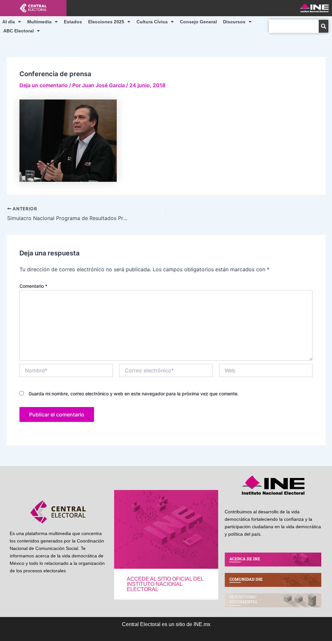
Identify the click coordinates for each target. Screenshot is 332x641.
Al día (8, 21)
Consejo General (198, 21)
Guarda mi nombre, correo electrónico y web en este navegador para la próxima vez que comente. (134, 393)
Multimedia (39, 21)
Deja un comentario (43, 85)
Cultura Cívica (152, 21)
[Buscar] (323, 26)
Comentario (33, 286)
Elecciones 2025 (106, 21)
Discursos (234, 21)
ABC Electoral (18, 30)
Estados (73, 21)
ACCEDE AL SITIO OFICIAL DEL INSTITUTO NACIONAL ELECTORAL (165, 584)
